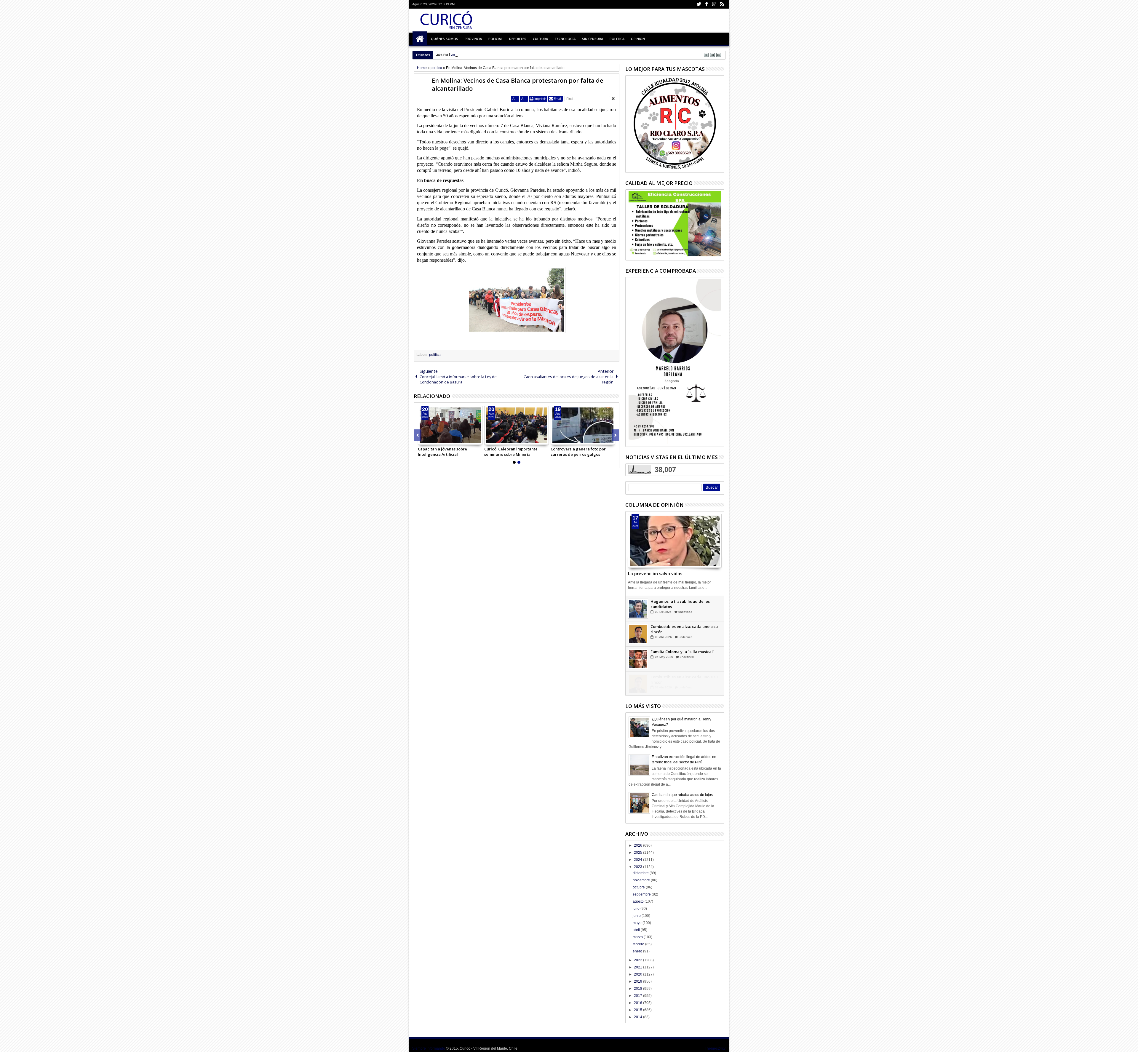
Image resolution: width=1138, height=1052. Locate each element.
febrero (639, 944)
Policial (495, 38)
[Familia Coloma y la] (638, 684)
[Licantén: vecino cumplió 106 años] (582, 425)
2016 (638, 1003)
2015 (638, 1010)
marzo (638, 937)
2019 (638, 981)
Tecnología (565, 38)
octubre (639, 887)
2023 (638, 867)
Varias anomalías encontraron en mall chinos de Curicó (449, 451)
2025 (638, 852)
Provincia (473, 38)
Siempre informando (428, 1048)
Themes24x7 (715, 1048)
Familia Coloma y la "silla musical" (682, 676)
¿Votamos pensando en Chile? (678, 601)
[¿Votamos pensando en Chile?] (638, 608)
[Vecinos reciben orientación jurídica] (516, 425)
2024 (638, 860)
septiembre (642, 894)
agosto (639, 901)
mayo (637, 923)
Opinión (638, 38)
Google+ (714, 4)
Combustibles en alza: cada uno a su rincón (684, 654)
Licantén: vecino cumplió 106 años (582, 449)
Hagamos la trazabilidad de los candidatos (680, 628)
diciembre (641, 873)
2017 (638, 996)
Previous (615, 435)
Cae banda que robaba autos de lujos (682, 795)
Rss (722, 4)
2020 (638, 974)
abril (637, 930)
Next (417, 435)
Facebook (706, 4)
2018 (638, 989)
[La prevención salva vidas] (675, 541)
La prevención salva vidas (655, 573)
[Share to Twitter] (429, 440)
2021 (638, 967)
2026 (638, 845)
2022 (638, 960)
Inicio (420, 38)
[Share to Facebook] (423, 440)
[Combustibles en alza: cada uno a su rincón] (638, 659)
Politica (617, 38)
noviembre (642, 880)
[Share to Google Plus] (436, 440)
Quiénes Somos (444, 38)
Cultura (540, 38)
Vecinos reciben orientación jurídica (476, 54)
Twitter (699, 4)
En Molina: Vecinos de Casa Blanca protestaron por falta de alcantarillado (517, 84)
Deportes (517, 38)
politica (435, 355)
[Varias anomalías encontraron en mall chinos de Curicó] (450, 425)
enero (638, 951)
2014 (638, 1017)
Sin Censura (592, 38)
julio (636, 908)
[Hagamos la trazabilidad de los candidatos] (638, 633)
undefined (686, 606)
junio (637, 916)
